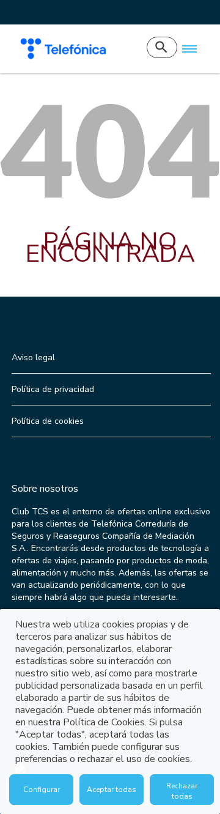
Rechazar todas (181, 791)
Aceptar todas (111, 789)
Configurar (41, 789)
